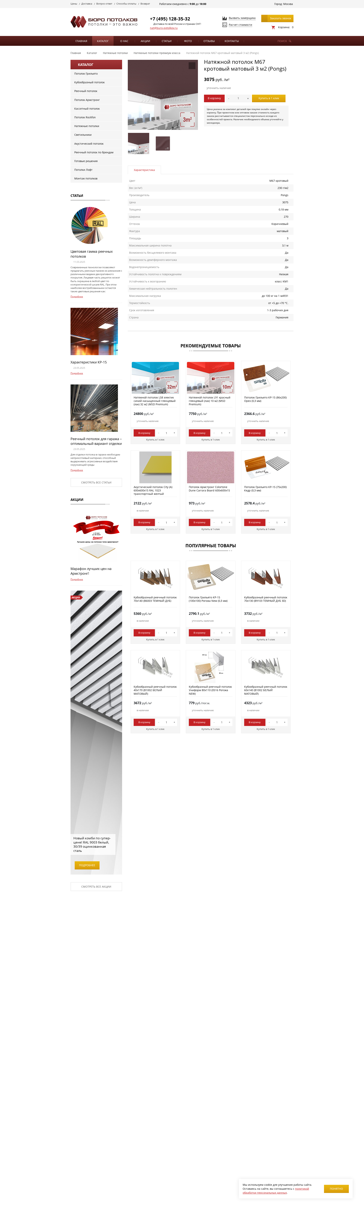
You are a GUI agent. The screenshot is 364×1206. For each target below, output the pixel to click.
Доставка (86, 3)
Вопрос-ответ (104, 3)
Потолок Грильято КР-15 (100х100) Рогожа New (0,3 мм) (208, 599)
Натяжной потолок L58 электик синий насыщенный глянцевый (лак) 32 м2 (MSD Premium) (155, 401)
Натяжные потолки (86, 126)
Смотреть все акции (96, 886)
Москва (288, 4)
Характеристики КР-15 (89, 362)
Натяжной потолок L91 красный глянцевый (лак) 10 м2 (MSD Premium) (209, 401)
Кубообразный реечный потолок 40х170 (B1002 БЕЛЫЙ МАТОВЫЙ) (155, 690)
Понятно (336, 1188)
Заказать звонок (280, 18)
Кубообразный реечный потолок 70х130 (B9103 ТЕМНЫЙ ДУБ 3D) (265, 599)
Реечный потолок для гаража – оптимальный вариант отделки (96, 441)
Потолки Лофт (83, 170)
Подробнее (77, 296)
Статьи (167, 41)
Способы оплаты (126, 3)
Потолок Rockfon (85, 117)
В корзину (214, 98)
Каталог (103, 41)
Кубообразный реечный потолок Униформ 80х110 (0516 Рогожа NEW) (210, 690)
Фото (188, 41)
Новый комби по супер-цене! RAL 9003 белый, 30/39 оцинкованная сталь (92, 844)
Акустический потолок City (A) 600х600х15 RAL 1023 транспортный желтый (153, 490)
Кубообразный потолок (89, 82)
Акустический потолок (89, 143)
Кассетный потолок (87, 108)
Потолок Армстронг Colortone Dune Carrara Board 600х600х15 (209, 488)
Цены (74, 3)
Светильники (83, 134)
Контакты (232, 41)
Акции (145, 41)
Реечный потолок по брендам (93, 152)
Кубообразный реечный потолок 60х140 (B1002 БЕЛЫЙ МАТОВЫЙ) (265, 690)
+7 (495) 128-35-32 (170, 19)
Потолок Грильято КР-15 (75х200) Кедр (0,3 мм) (265, 488)
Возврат (145, 3)
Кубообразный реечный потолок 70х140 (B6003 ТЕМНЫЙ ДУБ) (155, 599)
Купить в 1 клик (269, 98)
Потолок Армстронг (87, 100)
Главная (81, 41)
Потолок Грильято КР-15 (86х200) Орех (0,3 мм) (265, 399)
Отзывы (209, 41)
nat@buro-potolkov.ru (164, 28)
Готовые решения (86, 161)
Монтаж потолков (85, 178)
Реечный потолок (85, 91)
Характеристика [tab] (144, 170)
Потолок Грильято (86, 73)
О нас (124, 41)
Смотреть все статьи (96, 482)
